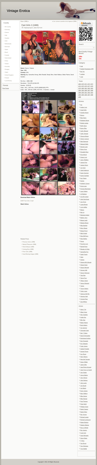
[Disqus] (48, 280)
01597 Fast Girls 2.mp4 (27, 201)
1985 (82, 90)
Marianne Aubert (84, 215)
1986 (85, 90)
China (6, 61)
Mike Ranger (83, 399)
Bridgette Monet (84, 120)
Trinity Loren (83, 291)
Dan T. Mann (83, 333)
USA (6, 41)
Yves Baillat (83, 448)
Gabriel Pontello (84, 349)
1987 (88, 90)
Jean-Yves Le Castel (86, 370)
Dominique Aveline (85, 338)
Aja (81, 105)
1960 (79, 84)
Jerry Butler (83, 372)
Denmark (7, 46)
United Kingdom (9, 75)
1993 (91, 92)
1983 (91, 88)
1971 (85, 84)
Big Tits (82, 71)
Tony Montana (84, 446)
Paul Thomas (84, 401)
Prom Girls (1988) (27, 251)
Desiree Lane (84, 147)
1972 (88, 84)
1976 (85, 86)
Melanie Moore (84, 223)
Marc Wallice (83, 393)
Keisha (82, 181)
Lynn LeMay (83, 207)
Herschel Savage (85, 359)
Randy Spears (84, 409)
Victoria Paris (84, 299)
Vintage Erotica (18, 11)
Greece (7, 32)
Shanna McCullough (85, 262)
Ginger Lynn (83, 157)
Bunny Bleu (83, 128)
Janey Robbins (84, 160)
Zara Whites (83, 301)
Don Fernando (84, 341)
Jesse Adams (84, 375)
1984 (79, 90)
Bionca (82, 115)
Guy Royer (83, 354)
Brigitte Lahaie (84, 123)
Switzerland (8, 58)
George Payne (84, 351)
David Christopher (85, 335)
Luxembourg (8, 80)
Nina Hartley (83, 238)
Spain (6, 49)
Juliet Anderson (84, 170)
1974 (79, 86)
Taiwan (7, 63)
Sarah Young (83, 254)
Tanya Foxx (83, 278)
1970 (82, 84)
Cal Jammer (83, 328)
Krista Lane (83, 186)
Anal (81, 66)
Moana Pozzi (84, 231)
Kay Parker (83, 178)
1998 (91, 95)
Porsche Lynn (84, 244)
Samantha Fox (84, 252)
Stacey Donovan (84, 273)
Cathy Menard (84, 131)
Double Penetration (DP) (87, 69)
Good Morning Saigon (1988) (30, 254)
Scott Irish (83, 433)
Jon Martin (83, 388)
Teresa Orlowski (84, 283)
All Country (8, 26)
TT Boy (82, 441)
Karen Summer (84, 173)
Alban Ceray (83, 312)
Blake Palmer (84, 322)
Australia (7, 66)
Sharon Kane (83, 265)
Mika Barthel (83, 225)
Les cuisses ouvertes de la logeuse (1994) (64, 21)
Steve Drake (83, 438)
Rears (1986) (24, 21)
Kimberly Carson (84, 183)
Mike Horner (83, 396)
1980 (82, 88)
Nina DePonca (84, 236)
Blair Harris (83, 118)
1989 (79, 92)
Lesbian (82, 74)
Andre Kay (83, 317)
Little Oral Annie (84, 199)
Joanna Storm (84, 165)
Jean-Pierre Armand (85, 367)
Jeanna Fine (83, 162)
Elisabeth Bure (84, 152)
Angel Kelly (83, 110)
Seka (81, 257)
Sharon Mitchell (84, 267)
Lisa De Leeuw (84, 196)
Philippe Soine (84, 406)
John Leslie (83, 383)
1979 (79, 88)
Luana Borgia (84, 204)
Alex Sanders (84, 314)
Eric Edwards (84, 343)
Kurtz (40, 27)
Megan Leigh (83, 220)
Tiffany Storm (84, 280)
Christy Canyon (84, 139)
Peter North (83, 404)
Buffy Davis (83, 126)
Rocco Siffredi (84, 427)
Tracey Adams (84, 288)
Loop (81, 77)
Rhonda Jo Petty (85, 249)
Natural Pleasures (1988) (29, 244)
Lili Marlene (83, 194)
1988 (91, 90)
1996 (85, 95)
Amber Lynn (83, 107)
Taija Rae (82, 275)
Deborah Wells (84, 144)
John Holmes (84, 380)
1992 (88, 92)
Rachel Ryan (83, 246)
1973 (91, 84)
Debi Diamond (84, 141)
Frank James (84, 346)
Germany (7, 29)
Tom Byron (83, 443)
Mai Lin (82, 212)
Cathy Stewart (84, 133)
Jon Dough (83, 385)
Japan (6, 72)
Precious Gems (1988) (29, 242)
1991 (85, 92)
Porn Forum (5, 88)
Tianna (82, 286)
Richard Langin (84, 417)
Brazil (6, 52)
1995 (82, 95)
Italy (6, 35)
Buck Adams (83, 325)
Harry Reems (84, 356)
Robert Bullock (84, 422)
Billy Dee (82, 320)
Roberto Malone (84, 425)
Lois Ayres (83, 202)
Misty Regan (83, 228)
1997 (88, 95)
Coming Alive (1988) (28, 249)
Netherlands (8, 43)
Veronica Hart (84, 296)
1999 (79, 97)
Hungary (7, 69)
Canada (7, 55)
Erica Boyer (83, 154)
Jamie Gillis (83, 364)
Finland (7, 78)
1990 (82, 92)
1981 (85, 88)
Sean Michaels (84, 435)
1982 (88, 88)
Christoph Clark (84, 330)
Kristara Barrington (85, 189)
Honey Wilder (84, 362)
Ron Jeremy (83, 430)
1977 (88, 86)
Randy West (83, 412)
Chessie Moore (84, 136)
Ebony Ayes (83, 149)
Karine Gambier (84, 175)
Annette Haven (84, 112)
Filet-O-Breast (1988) (28, 247)
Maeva (82, 210)
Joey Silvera (83, 377)
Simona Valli (83, 270)
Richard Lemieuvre (85, 420)
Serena (82, 259)
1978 (91, 86)
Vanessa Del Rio (84, 294)
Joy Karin (83, 168)
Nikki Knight (83, 233)
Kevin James (84, 391)
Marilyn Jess (83, 217)
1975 (82, 86)
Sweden (7, 38)
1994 (79, 95)
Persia (82, 241)
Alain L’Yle (83, 309)
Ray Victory (83, 414)
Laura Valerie (83, 191)
